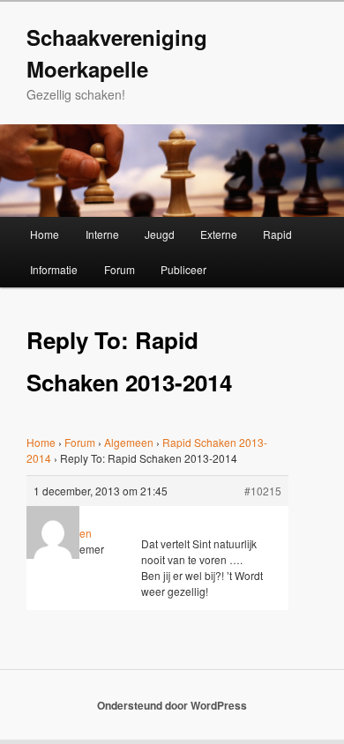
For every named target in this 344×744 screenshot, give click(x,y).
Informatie (54, 269)
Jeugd (160, 234)
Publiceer (183, 269)
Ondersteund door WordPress (172, 705)
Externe (218, 234)
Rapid (277, 234)
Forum (119, 269)
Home (44, 234)
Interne (102, 234)
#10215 (262, 490)
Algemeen (128, 442)
